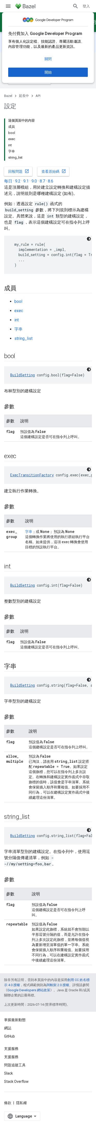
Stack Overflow (16, 1081)
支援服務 (11, 1057)
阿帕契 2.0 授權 (58, 985)
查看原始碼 (53, 171)
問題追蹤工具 (15, 1065)
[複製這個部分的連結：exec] (21, 456)
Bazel (8, 96)
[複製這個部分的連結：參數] (19, 407)
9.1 (26, 181)
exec (18, 310)
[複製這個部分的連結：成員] (21, 289)
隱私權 (21, 1103)
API (38, 96)
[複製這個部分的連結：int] (15, 567)
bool (18, 301)
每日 (8, 181)
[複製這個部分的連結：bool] (20, 356)
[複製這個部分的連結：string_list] (34, 817)
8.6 (50, 181)
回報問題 (18, 171)
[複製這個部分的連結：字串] (21, 667)
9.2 (17, 181)
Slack (8, 1073)
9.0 (34, 181)
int (16, 319)
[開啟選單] (8, 6)
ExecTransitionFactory (32, 474)
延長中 (24, 96)
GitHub (9, 1036)
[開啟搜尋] (75, 6)
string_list (23, 338)
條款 (7, 1103)
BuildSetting (22, 374)
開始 (48, 72)
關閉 (48, 59)
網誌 (7, 1028)
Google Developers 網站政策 (28, 990)
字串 (18, 329)
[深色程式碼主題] (89, 239)
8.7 (42, 181)
